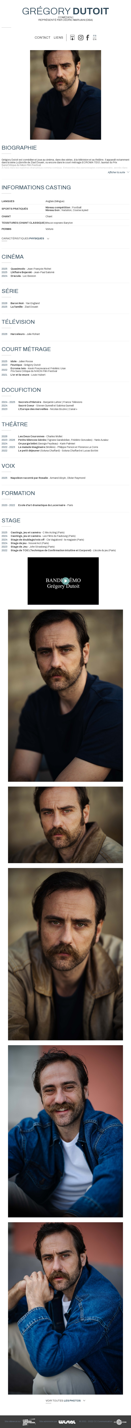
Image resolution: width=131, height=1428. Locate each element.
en (94, 39)
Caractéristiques (23, 238)
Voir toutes (63, 1400)
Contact (42, 37)
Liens (58, 37)
